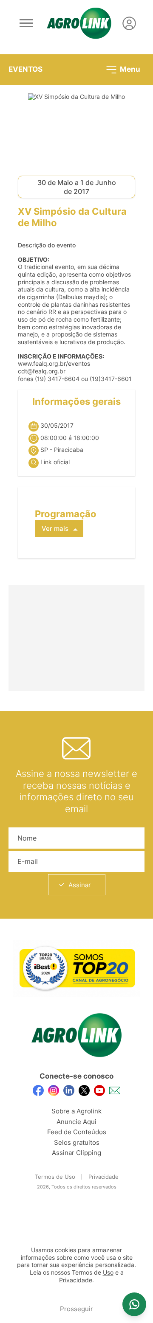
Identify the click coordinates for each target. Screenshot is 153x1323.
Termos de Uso (55, 1176)
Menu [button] (129, 68)
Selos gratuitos (76, 1142)
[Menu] (26, 23)
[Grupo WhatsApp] (134, 1304)
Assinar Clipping (76, 1153)
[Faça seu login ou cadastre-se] (129, 23)
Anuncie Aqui (76, 1122)
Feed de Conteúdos (76, 1132)
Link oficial (55, 462)
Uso (108, 1272)
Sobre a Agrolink (76, 1111)
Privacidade (103, 1176)
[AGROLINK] (79, 23)
